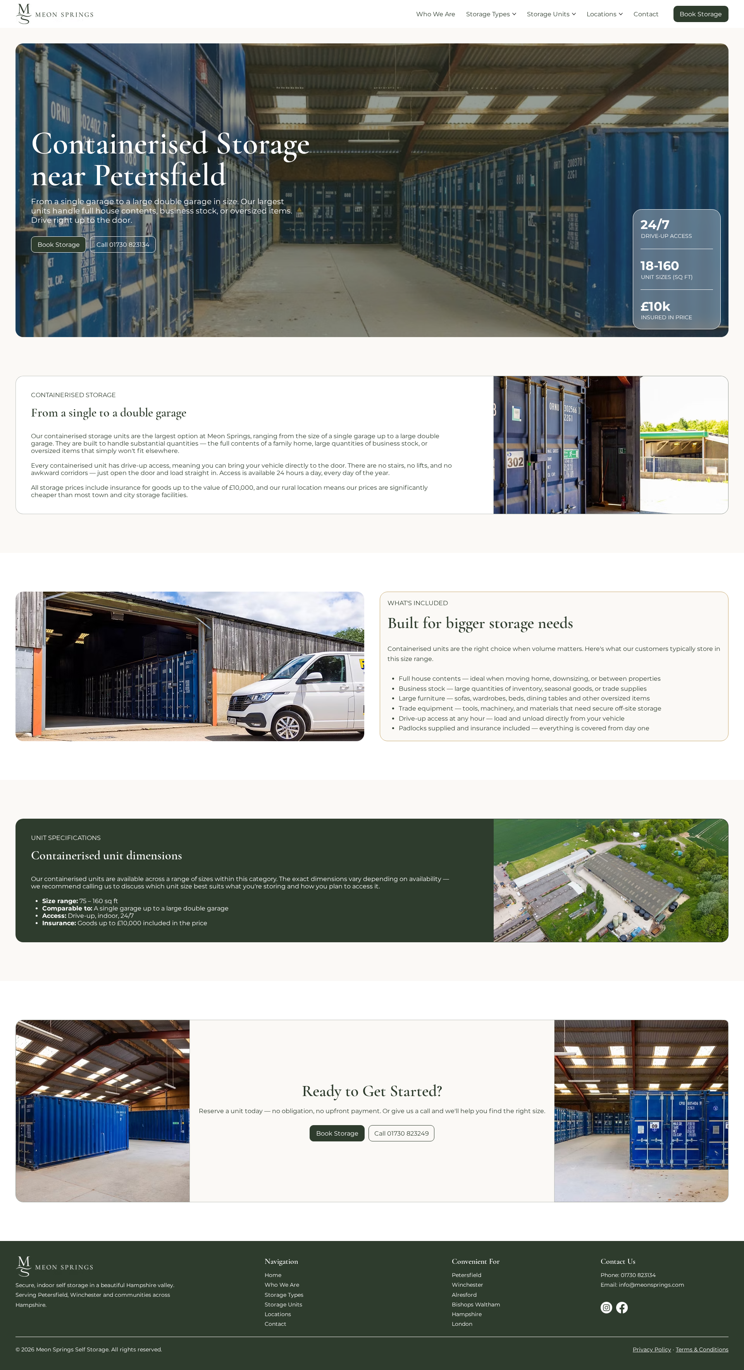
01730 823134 (638, 1275)
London (462, 1323)
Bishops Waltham (476, 1304)
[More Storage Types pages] (514, 14)
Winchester (467, 1284)
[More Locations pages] (621, 14)
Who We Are (282, 1284)
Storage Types (284, 1294)
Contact (275, 1323)
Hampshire (467, 1314)
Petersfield (466, 1275)
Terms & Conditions (702, 1349)
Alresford (464, 1294)
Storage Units (283, 1304)
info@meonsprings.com (651, 1284)
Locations (278, 1314)
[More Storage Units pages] (574, 14)
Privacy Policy (652, 1349)
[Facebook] (622, 1307)
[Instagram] (606, 1307)
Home (273, 1275)
